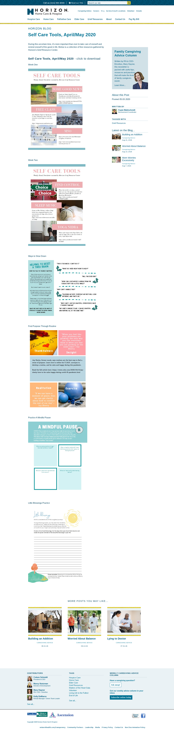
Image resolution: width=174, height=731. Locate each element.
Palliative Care (64, 19)
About (109, 19)
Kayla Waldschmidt (126, 110)
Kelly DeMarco (40, 696)
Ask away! (115, 685)
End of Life (73, 695)
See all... (30, 704)
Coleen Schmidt (41, 677)
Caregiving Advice (84, 11)
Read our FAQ (77, 3)
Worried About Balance (134, 146)
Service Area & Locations (115, 11)
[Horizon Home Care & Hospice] (47, 12)
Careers (96, 11)
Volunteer (131, 11)
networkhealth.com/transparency (52, 727)
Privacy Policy (107, 727)
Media (97, 727)
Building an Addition (132, 134)
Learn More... (120, 85)
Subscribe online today (121, 697)
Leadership (89, 727)
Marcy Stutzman (41, 683)
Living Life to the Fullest (78, 693)
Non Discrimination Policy (135, 727)
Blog (102, 11)
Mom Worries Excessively (129, 159)
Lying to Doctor (116, 638)
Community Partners (75, 727)
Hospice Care (33, 19)
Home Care (48, 19)
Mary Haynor (39, 690)
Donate (139, 11)
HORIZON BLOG (39, 28)
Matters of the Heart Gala (79, 688)
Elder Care (79, 19)
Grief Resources (95, 19)
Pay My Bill (134, 19)
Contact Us (120, 19)
